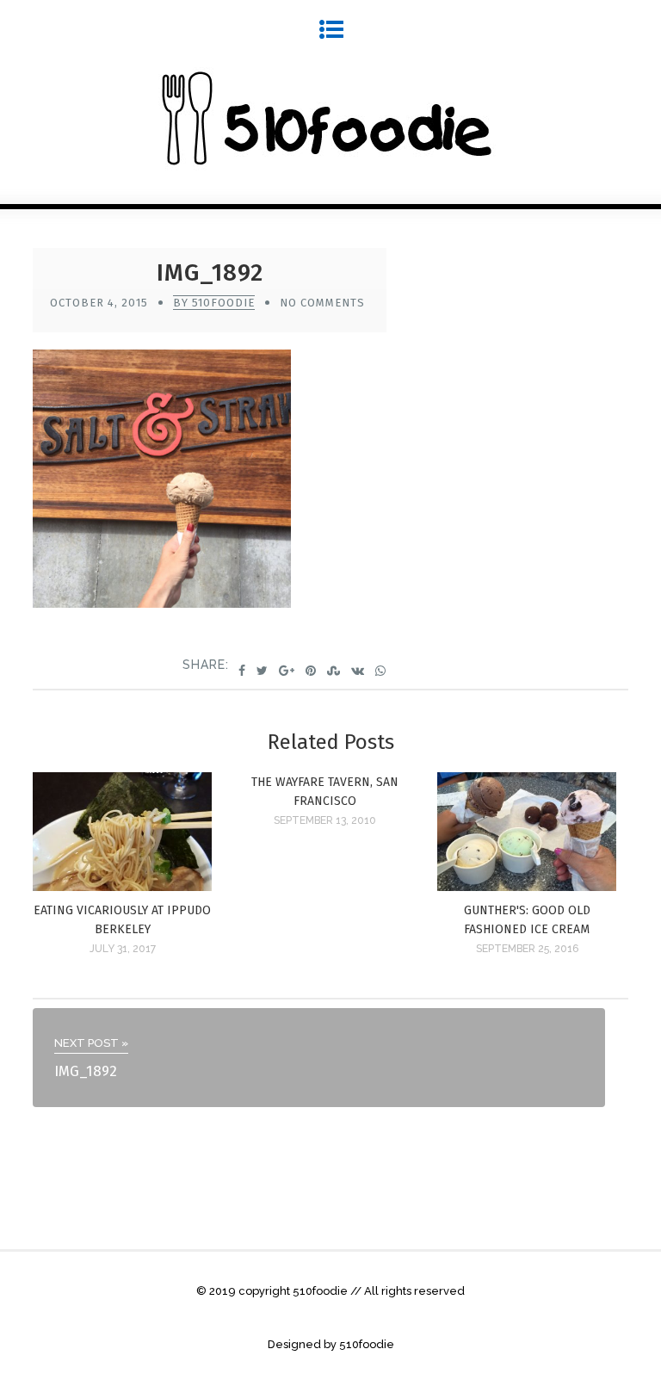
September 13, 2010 (325, 820)
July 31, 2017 (123, 949)
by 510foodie (214, 302)
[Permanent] (122, 886)
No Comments (322, 302)
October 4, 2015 (99, 302)
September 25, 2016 (527, 949)
